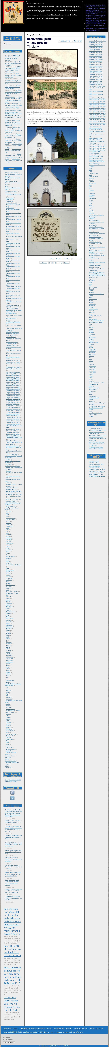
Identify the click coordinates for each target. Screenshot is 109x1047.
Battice (7, 689)
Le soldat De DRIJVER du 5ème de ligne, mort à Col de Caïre (23, 1032)
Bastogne (8, 523)
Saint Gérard (9, 747)
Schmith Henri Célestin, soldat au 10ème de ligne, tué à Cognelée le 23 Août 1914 (13, 874)
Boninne (8, 720)
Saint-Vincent (9, 658)
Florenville (8, 558)
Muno (7, 615)
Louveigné (8, 697)
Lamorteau (8, 588)
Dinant (7, 725)
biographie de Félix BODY (35, 3)
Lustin (7, 732)
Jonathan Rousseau (10, 97)
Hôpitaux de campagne (11, 191)
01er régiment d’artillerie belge (97, 86)
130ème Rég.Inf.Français (12, 415)
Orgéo (7, 635)
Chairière (8, 541)
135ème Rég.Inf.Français (12, 332)
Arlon (7, 516)
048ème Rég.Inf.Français (12, 375)
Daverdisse (9, 550)
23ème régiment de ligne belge (97, 148)
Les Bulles (7, 459)
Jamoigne (8, 583)
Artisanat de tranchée (11, 181)
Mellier (7, 605)
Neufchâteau (9, 622)
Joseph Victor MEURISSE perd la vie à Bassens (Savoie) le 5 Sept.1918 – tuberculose (13, 890)
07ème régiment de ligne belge (97, 108)
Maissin (8, 600)
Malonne (7, 754)
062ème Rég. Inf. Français (96, 54)
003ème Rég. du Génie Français (97, 41)
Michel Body (66, 259)
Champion (8, 722)
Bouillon (8, 536)
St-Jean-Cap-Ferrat (11, 506)
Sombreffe (8, 751)
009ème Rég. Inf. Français (96, 46)
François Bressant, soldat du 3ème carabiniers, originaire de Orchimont (13, 866)
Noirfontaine (9, 627)
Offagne (8, 630)
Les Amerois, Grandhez (12, 591)
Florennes (8, 727)
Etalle (7, 553)
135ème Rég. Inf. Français (13, 417)
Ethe (7, 555)
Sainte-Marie (9, 662)
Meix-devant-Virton (10, 756)
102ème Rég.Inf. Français (13, 394)
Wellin (7, 682)
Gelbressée (9, 729)
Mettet (7, 742)
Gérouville (8, 563)
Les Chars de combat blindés (14, 472)
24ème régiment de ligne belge (97, 150)
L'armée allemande (10, 193)
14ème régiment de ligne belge (97, 119)
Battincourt (9, 524)
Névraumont (9, 625)
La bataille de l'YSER (11, 489)
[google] (12, 798)
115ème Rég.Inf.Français (12, 404)
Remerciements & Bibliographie (97, 403)
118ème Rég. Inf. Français (13, 409)
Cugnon (8, 546)
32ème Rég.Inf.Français (12, 441)
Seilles (7, 766)
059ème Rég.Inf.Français (12, 380)
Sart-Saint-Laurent (11, 749)
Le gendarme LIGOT (94, 461)
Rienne (7, 759)
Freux (7, 560)
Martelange (9, 603)
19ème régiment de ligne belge (97, 145)
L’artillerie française (94, 235)
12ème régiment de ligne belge (97, 116)
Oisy (90, 357)
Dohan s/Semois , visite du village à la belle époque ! (13, 75)
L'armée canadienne (10, 318)
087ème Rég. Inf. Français (13, 389)
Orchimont (8, 633)
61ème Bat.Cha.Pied (11, 335)
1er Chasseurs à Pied (12, 308)
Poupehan (8, 645)
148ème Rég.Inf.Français (12, 419)
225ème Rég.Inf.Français (12, 431)
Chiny (6, 186)
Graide (7, 568)
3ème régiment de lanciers (96, 158)
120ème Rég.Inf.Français (12, 412)
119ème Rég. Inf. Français (13, 410)
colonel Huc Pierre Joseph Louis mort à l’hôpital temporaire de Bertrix (13, 837)
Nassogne (8, 620)
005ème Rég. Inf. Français (13, 360)
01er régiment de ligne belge (14, 236)
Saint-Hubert (9, 655)
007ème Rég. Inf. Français (13, 362)
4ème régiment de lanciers (96, 160)
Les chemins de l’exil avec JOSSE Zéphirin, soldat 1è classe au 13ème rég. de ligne (54, 7)
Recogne (8, 647)
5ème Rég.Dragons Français (13, 350)
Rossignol (8, 653)
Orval (7, 637)
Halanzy (8, 571)
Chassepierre (9, 543)
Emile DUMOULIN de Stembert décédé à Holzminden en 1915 (12, 950)
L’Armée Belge (92, 223)
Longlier (8, 598)
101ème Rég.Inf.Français (12, 392)
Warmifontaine (10, 680)
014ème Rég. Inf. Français (13, 367)
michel (7, 103)
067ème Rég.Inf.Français (12, 382)
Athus (90, 175)
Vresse (7, 679)
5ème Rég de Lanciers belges (14, 315)
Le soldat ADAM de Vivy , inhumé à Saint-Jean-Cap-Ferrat (84, 1029)
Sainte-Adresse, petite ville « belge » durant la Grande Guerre (13, 110)
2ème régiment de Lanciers (96, 156)
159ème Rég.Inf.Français (12, 424)
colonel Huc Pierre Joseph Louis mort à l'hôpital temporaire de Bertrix (12, 1003)
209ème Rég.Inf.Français (12, 429)
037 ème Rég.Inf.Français (13, 372)
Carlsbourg (9, 539)
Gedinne (91, 290)
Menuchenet (9, 606)
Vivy (7, 677)
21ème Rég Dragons (11, 343)
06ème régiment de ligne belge (97, 106)
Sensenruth (8, 767)
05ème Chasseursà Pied (12, 307)
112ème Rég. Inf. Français (13, 402)
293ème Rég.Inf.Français (12, 333)
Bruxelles (8, 482)
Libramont (8, 596)
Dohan (7, 551)
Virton (7, 675)
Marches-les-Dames (11, 734)
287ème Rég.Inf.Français (12, 436)
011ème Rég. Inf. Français (13, 364)
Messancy (91, 339)
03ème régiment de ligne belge (97, 101)
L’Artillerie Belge (93, 225)
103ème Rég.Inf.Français (12, 395)
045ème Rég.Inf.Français (12, 374)
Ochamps (8, 628)
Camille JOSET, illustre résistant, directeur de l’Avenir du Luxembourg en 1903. (96, 25)
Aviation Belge (9, 201)
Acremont (8, 511)
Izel (7, 581)
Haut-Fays (8, 576)
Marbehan (8, 601)
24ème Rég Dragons (11, 345)
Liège (7, 694)
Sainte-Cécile (9, 660)
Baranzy (8, 521)
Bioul (90, 208)
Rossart (8, 652)
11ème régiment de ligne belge (97, 114)
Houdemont (9, 580)
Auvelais (8, 717)
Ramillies (8, 707)
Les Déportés (8, 464)
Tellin (7, 668)
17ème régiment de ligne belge (97, 124)
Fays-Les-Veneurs (10, 556)
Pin (6, 640)
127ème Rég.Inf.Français (12, 414)
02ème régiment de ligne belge (97, 99)
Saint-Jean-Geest (10, 709)
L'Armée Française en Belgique (13, 325)
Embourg (8, 690)
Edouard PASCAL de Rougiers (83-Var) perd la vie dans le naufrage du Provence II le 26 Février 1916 (95, 16)
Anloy (7, 513)
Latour (7, 590)
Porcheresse (9, 643)
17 (61, 263)
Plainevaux (8, 642)
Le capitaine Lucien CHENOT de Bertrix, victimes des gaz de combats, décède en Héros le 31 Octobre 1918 (53, 10)
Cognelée (8, 724)
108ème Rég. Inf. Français (13, 399)
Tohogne (8, 672)
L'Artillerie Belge (10, 208)
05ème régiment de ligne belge (97, 104)
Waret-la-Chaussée (11, 752)
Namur (7, 744)
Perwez (8, 705)
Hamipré (8, 573)
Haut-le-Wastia (10, 730)
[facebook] (12, 792)
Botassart (8, 534)
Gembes (8, 561)
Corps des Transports (11, 203)
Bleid (7, 531)
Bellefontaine (9, 526)
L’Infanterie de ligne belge (96, 227)
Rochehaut (8, 650)
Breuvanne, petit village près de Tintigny (39, 42)
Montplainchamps (10, 612)
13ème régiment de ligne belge (97, 118)
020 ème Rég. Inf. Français (13, 369)
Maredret (8, 737)
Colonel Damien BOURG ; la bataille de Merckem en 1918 (13, 135)
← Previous (43, 263)
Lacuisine (8, 586)
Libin (7, 595)
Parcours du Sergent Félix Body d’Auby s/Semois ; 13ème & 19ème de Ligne (13, 105)
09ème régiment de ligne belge (97, 111)
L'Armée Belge (9, 199)
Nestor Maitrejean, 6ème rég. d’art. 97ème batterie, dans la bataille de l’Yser (52, 15)
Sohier (7, 665)
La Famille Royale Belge (11, 454)
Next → (66, 263)
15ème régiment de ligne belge (97, 121)
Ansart (7, 514)
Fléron (7, 692)
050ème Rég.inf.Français (12, 377)
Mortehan (8, 613)
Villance (91, 409)
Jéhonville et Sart (10, 585)
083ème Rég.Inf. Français (13, 387)
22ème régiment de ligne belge (97, 146)
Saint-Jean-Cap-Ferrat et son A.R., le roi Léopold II (47, 1029)
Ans (7, 687)
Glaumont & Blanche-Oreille (13, 565)
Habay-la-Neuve (10, 570)
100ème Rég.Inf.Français (12, 390)
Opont (7, 632)
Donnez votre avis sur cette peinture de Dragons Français (63, 1032)
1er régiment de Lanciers (95, 155)
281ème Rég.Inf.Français (12, 434)
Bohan (7, 533)
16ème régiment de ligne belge (97, 123)
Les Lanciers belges (11, 313)
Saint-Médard (9, 657)
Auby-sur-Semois (10, 519)
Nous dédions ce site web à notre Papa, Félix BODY (13, 150)
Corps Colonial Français (12, 446)
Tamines (91, 399)
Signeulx (8, 663)
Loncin (7, 695)
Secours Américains (10, 761)
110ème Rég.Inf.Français (12, 400)
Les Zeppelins (10, 198)
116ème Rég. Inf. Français (13, 405)
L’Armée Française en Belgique (97, 233)
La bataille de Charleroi (12, 488)
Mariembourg (9, 739)
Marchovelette (9, 736)
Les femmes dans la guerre (12, 466)
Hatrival (8, 575)
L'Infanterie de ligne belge (13, 233)
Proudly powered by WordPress (48, 1046)
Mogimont (8, 610)
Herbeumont (9, 578)
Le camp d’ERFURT (17, 144)
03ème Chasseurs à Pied (12, 305)
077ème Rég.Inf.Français (12, 385)
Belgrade (8, 719)
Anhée (7, 715)
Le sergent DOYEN (94, 462)
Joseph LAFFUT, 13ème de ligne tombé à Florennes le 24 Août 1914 (13, 852)
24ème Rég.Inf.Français (12, 432)
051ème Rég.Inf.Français (12, 379)
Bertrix (7, 528)
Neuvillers (8, 623)
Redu (7, 648)
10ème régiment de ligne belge (97, 113)
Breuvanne (9, 538)
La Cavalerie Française (12, 342)
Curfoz (7, 548)
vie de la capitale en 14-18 (96, 408)
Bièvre (7, 529)
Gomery (91, 295)
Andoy (90, 203)
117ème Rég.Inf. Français (13, 407)
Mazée (7, 741)
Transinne (8, 674)
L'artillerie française (11, 337)
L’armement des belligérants (96, 222)
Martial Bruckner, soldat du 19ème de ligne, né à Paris (45, 18)
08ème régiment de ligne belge (97, 109)
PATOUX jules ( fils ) (10, 114)
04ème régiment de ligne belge (97, 103)
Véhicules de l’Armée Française (97, 406)
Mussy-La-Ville (9, 618)
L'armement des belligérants (13, 194)
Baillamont (92, 178)
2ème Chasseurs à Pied (95, 153)
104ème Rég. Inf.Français (13, 397)
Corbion (8, 544)
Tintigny (8, 670)
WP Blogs (67, 1046)
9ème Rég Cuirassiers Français (97, 165)
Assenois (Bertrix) (10, 518)
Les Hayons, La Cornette (12, 593)
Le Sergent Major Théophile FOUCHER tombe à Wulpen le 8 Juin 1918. (13, 898)
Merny (7, 608)
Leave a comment (77, 259)
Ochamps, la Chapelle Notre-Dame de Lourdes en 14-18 (13, 87)
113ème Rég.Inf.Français (11, 172)
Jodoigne (8, 704)
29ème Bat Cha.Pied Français (14, 437)
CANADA (8, 320)
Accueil (91, 416)
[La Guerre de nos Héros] (13, 12)
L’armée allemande (94, 220)
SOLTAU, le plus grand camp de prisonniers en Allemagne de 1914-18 (13, 155)
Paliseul (8, 638)
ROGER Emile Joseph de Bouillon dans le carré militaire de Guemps (13, 859)
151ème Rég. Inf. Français (13, 422)
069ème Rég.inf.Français (12, 384)
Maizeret (91, 386)
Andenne (8, 714)
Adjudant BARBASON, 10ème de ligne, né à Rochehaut (13, 63)
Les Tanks (8, 471)
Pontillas (8, 746)
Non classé (8, 757)
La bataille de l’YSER (94, 267)
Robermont (9, 699)
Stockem (8, 667)
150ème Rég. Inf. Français (13, 420)
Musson (8, 617)
